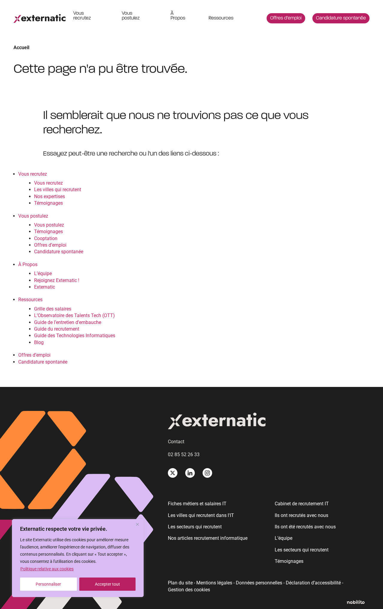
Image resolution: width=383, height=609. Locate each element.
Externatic (44, 287)
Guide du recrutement (56, 329)
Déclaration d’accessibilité (313, 583)
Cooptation (45, 238)
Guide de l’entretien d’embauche (67, 322)
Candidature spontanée (341, 18)
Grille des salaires (52, 309)
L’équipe (43, 273)
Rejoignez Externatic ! (56, 280)
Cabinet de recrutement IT (302, 504)
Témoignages (48, 203)
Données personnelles (259, 583)
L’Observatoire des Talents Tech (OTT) (74, 315)
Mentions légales (214, 583)
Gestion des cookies (189, 590)
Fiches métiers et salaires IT (197, 504)
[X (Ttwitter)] (172, 473)
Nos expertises (49, 196)
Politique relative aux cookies (47, 568)
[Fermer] (137, 524)
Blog (39, 342)
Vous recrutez (82, 16)
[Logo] (39, 18)
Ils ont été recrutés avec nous (305, 527)
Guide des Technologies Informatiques (74, 335)
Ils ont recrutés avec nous (301, 515)
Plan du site (180, 583)
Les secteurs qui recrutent (195, 527)
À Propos (178, 16)
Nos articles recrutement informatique (207, 538)
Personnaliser (48, 584)
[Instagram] (207, 473)
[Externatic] (269, 422)
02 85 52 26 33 (184, 454)
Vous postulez (131, 16)
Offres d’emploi (286, 18)
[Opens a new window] (358, 602)
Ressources (221, 18)
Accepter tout (107, 584)
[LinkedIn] (190, 473)
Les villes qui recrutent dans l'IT (201, 515)
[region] (78, 558)
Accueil (21, 47)
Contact (176, 441)
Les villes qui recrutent (57, 189)
